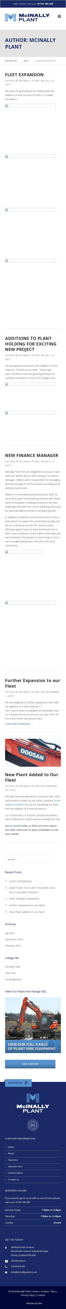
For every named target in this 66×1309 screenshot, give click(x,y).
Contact (45, 1291)
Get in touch (12, 825)
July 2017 (10, 933)
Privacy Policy (28, 1295)
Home (11, 1146)
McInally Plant (29, 80)
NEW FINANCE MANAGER (31, 455)
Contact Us (13, 1179)
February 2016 (13, 945)
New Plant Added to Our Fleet (31, 777)
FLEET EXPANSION (24, 74)
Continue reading (19, 724)
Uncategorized (13, 979)
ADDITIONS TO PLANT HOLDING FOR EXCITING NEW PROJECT (31, 343)
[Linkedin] (26, 1082)
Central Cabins (15, 1172)
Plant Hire (10, 973)
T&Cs (53, 1291)
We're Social (15, 1082)
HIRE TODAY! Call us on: (33, 4)
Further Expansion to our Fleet (32, 683)
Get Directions (18, 1260)
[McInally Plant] (27, 17)
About (11, 1153)
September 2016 (14, 939)
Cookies (41, 1295)
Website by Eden (34, 1303)
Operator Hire (15, 1166)
